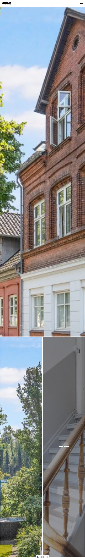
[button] (42, 172)
